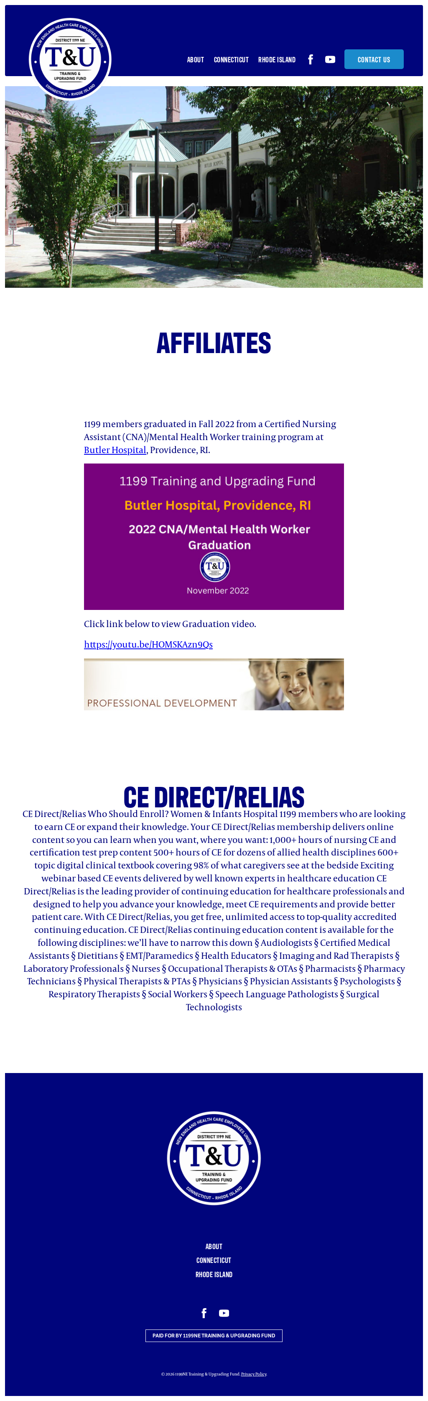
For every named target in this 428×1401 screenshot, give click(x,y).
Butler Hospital (115, 449)
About (195, 59)
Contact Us (374, 59)
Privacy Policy (253, 1374)
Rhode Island (277, 59)
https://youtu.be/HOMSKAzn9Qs (148, 644)
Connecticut (231, 59)
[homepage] (70, 59)
